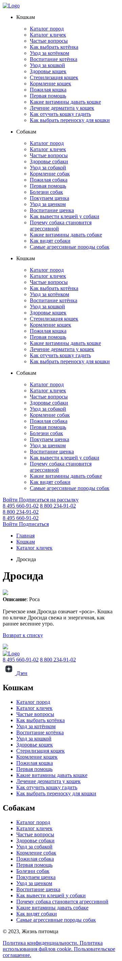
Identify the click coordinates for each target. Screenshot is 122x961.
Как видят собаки (50, 241)
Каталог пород (47, 29)
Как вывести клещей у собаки (64, 216)
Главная (25, 535)
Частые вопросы (49, 41)
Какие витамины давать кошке (65, 102)
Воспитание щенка (52, 210)
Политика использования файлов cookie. (53, 946)
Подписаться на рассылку (49, 500)
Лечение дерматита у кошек (62, 108)
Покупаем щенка (49, 198)
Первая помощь (48, 96)
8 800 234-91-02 (58, 506)
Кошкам (25, 542)
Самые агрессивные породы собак (69, 247)
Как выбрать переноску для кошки (70, 120)
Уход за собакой (48, 167)
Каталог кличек (48, 35)
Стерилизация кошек (54, 77)
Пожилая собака (48, 180)
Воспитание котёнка (53, 59)
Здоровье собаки (49, 161)
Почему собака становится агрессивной (62, 901)
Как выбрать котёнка (54, 47)
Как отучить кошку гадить (60, 114)
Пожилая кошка (48, 90)
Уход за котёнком (49, 53)
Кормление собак (50, 174)
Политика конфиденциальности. (41, 943)
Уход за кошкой (47, 65)
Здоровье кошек (48, 71)
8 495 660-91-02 (21, 506)
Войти (11, 500)
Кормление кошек (50, 83)
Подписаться (34, 524)
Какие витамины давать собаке (66, 235)
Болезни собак (46, 192)
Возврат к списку (23, 635)
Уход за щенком (48, 204)
